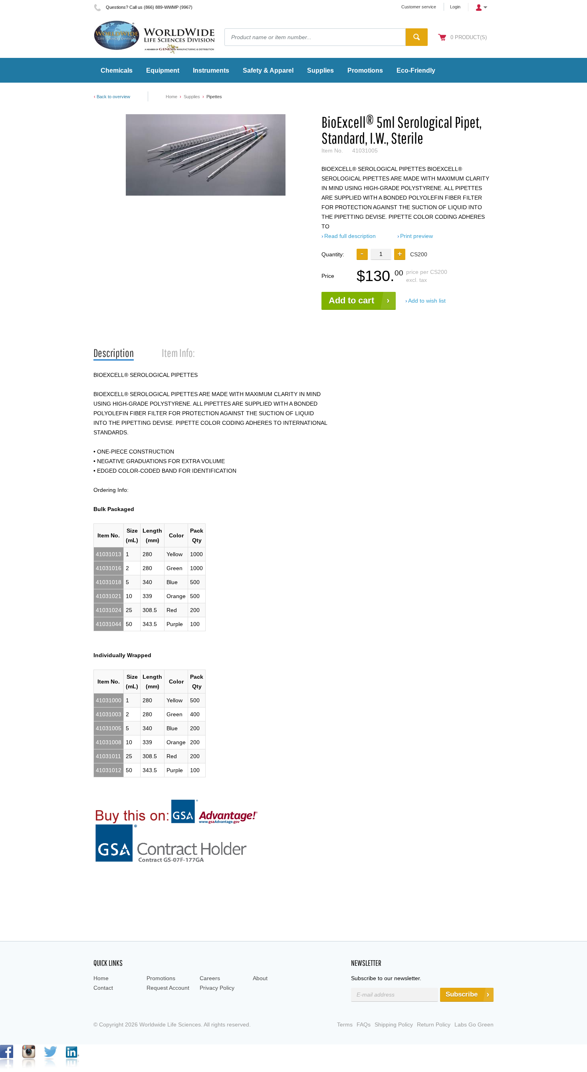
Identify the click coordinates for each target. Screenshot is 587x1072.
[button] (399, 254)
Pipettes (214, 96)
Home (171, 96)
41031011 (108, 756)
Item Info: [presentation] (178, 352)
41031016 (108, 568)
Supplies (192, 96)
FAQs (364, 1024)
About (260, 978)
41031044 (108, 624)
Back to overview (113, 96)
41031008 (108, 742)
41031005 (108, 728)
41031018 (108, 582)
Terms (345, 1024)
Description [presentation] (113, 352)
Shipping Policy (394, 1024)
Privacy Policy (217, 988)
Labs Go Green (474, 1024)
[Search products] (417, 37)
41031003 (108, 714)
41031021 (108, 596)
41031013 (108, 554)
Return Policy (433, 1024)
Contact (103, 988)
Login (455, 6)
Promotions (161, 978)
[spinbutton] (381, 254)
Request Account (168, 988)
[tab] (113, 353)
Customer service (418, 6)
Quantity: (332, 254)
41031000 (108, 700)
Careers (210, 978)
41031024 (108, 610)
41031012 (108, 770)
